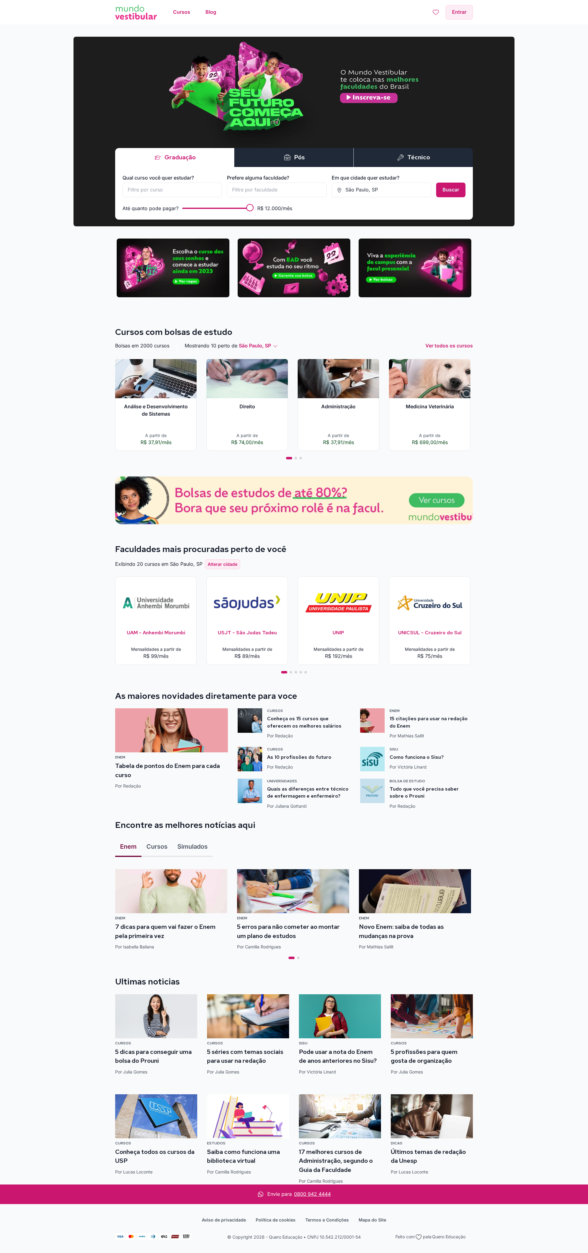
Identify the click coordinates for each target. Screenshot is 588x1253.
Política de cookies (276, 1219)
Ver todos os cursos (449, 346)
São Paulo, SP (255, 346)
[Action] (294, 500)
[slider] (250, 207)
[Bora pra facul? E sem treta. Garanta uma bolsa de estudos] (294, 131)
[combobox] (172, 190)
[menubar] (195, 12)
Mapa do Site (372, 1219)
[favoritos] (435, 12)
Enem (128, 846)
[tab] (289, 458)
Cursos (157, 846)
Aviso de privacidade (224, 1219)
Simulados (192, 846)
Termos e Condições (327, 1219)
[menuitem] (182, 12)
